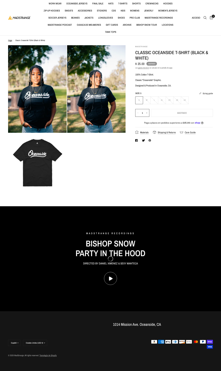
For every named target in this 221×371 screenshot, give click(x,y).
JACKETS (88, 17)
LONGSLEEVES (105, 17)
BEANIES (75, 17)
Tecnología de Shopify (48, 355)
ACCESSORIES (85, 10)
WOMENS (134, 10)
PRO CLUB (135, 17)
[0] (210, 18)
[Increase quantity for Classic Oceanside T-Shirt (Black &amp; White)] (146, 113)
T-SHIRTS (122, 3)
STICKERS (102, 10)
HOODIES (167, 3)
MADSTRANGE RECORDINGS (159, 17)
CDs (114, 10)
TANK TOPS (110, 32)
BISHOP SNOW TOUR (146, 24)
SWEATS (69, 10)
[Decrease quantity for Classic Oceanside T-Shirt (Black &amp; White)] (137, 113)
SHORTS (136, 3)
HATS (110, 3)
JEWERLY (148, 10)
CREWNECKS (151, 3)
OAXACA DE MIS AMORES (89, 24)
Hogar (10, 40)
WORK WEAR (55, 3)
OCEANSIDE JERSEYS (76, 3)
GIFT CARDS (112, 24)
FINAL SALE (97, 3)
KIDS (123, 10)
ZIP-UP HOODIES (52, 10)
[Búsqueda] (205, 18)
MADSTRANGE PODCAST (60, 24)
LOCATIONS (167, 24)
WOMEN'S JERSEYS (167, 10)
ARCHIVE (127, 24)
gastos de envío (143, 68)
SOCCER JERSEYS (57, 17)
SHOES (121, 17)
